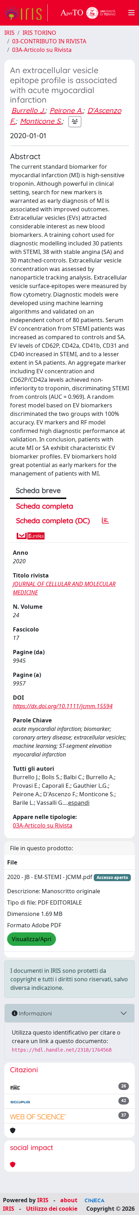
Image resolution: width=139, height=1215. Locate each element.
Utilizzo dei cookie (51, 1209)
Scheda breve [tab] (38, 490)
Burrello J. (28, 110)
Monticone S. (41, 120)
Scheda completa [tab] (44, 505)
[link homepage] (26, 12)
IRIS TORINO (39, 33)
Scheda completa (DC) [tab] (53, 520)
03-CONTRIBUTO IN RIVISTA (49, 41)
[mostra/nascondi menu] (131, 12)
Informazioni (34, 1013)
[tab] (105, 520)
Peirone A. (66, 110)
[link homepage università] (88, 12)
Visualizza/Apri (31, 939)
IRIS (9, 33)
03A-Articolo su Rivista (42, 50)
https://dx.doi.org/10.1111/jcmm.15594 (63, 706)
